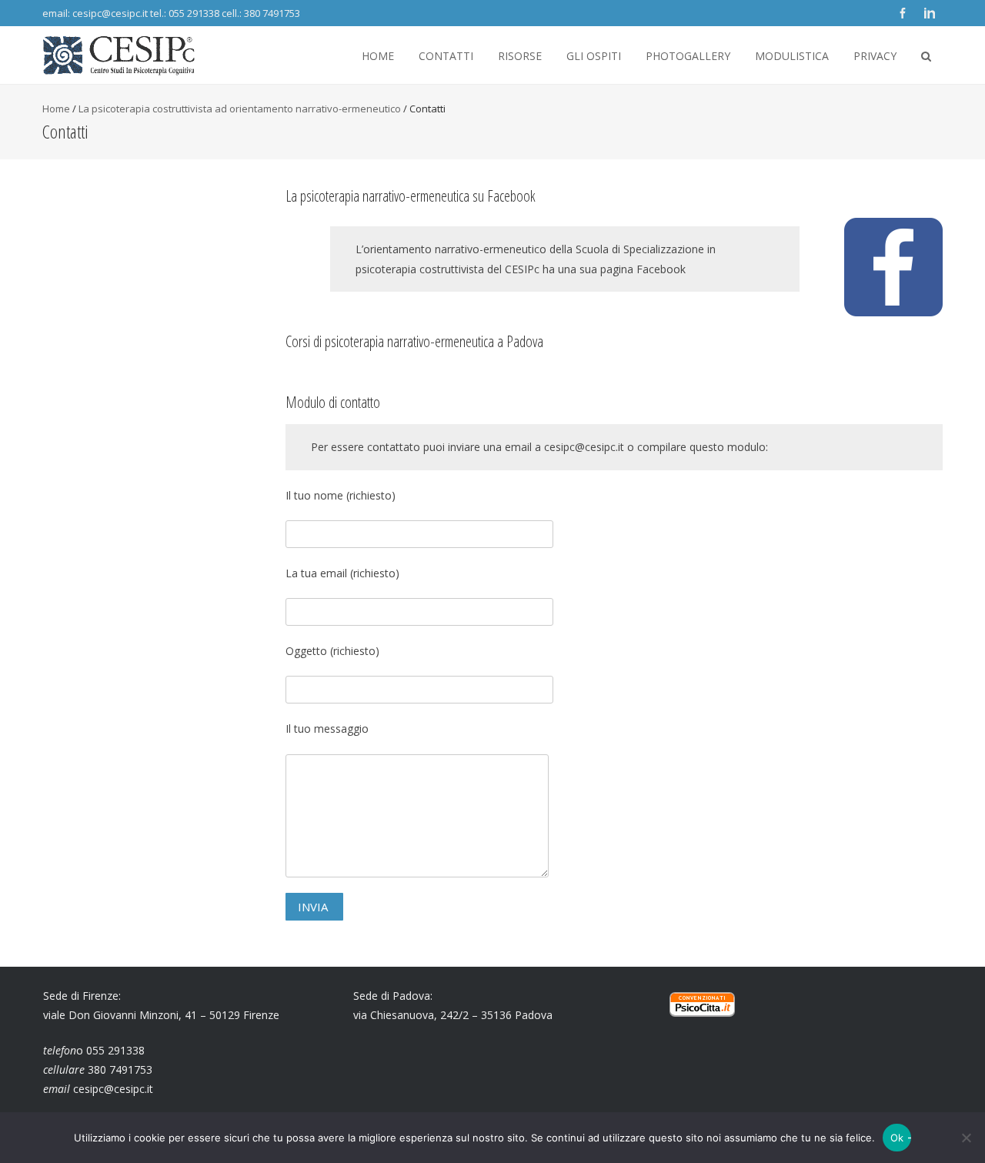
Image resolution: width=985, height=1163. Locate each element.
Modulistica (792, 55)
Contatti (446, 55)
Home (378, 55)
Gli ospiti (593, 55)
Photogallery (688, 55)
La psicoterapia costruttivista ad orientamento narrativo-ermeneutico (239, 108)
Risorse (520, 55)
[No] (965, 1137)
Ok (897, 1137)
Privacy (875, 55)
